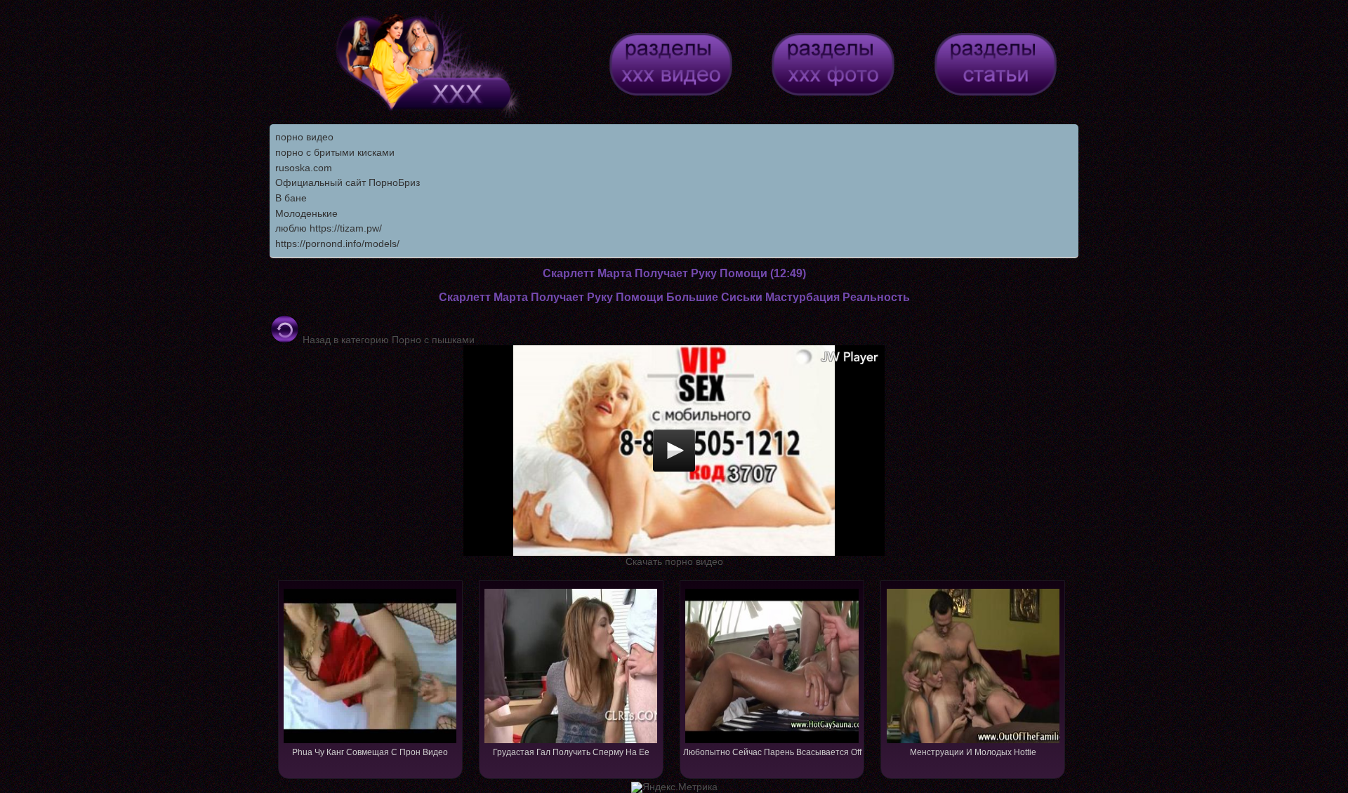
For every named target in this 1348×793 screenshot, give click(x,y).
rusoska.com (303, 167)
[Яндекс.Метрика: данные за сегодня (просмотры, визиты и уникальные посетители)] (674, 787)
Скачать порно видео (674, 561)
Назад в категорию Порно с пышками (387, 339)
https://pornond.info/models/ (337, 243)
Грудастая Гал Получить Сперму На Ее (571, 752)
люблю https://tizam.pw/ (328, 228)
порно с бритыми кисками (335, 152)
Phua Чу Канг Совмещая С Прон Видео (370, 752)
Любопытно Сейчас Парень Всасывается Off (772, 752)
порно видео (304, 136)
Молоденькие (306, 213)
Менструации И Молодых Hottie (973, 752)
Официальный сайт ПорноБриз (347, 182)
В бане (291, 198)
